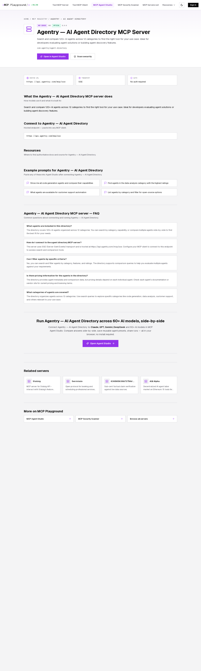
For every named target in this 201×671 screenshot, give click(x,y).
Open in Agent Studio (54, 56)
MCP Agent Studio (102, 5)
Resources (168, 5)
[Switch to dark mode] (181, 5)
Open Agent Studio (100, 343)
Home (26, 19)
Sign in (193, 5)
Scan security (84, 56)
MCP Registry (39, 19)
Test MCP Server (60, 5)
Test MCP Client (80, 5)
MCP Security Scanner (128, 5)
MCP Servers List (151, 5)
